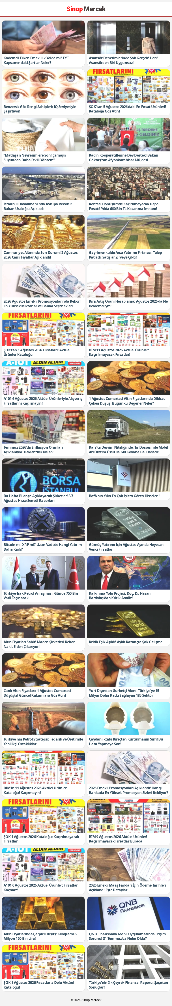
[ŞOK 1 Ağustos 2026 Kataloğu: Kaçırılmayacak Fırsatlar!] (43, 816)
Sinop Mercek (91, 1000)
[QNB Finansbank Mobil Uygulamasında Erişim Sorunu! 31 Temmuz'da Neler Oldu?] (128, 913)
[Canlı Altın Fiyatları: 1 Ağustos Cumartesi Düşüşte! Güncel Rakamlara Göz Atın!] (43, 670)
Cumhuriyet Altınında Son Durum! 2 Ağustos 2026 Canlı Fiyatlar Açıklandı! (40, 255)
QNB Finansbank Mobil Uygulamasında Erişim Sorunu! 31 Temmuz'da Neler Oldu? (127, 936)
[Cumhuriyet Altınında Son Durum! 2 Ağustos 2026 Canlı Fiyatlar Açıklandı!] (43, 232)
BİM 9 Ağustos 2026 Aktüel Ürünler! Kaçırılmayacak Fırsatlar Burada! (118, 839)
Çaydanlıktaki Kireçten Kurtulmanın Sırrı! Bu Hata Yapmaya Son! (126, 741)
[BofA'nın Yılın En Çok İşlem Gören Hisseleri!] (128, 475)
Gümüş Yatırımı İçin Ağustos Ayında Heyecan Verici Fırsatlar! (126, 547)
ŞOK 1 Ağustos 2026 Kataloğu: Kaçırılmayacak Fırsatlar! (41, 839)
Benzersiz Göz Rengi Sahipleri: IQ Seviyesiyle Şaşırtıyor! (40, 109)
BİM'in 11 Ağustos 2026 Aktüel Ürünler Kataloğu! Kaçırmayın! (35, 790)
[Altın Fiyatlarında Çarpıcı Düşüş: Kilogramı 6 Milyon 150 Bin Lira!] (43, 913)
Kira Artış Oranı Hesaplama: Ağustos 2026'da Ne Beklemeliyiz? (128, 303)
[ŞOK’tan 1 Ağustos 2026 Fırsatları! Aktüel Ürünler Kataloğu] (43, 329)
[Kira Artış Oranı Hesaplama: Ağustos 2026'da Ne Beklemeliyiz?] (128, 280)
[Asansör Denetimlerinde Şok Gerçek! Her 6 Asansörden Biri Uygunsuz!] (128, 37)
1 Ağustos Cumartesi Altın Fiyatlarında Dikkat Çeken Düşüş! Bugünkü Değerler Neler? (127, 401)
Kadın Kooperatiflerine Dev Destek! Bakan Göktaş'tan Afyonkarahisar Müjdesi (123, 157)
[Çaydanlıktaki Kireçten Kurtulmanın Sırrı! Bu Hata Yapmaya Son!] (128, 718)
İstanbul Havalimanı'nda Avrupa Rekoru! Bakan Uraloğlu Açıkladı (38, 206)
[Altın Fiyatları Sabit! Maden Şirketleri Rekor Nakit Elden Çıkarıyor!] (43, 621)
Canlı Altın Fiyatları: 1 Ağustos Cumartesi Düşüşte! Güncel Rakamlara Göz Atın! (37, 693)
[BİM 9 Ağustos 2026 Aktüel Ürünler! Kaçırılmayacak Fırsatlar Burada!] (128, 816)
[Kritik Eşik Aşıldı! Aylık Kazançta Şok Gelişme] (128, 621)
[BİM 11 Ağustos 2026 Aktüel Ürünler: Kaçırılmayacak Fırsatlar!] (128, 329)
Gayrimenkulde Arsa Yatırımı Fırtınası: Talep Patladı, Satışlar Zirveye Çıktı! (125, 255)
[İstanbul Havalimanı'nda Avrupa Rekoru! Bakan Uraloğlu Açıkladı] (43, 183)
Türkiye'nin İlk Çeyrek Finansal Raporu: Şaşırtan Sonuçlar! (128, 985)
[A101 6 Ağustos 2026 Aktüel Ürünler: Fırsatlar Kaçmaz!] (43, 864)
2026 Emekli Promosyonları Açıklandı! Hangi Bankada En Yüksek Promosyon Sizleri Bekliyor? (128, 790)
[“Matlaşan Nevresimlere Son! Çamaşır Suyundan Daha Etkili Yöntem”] (43, 134)
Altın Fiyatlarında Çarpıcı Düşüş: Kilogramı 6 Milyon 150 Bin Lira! (40, 936)
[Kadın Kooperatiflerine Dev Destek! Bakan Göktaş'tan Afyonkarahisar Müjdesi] (128, 134)
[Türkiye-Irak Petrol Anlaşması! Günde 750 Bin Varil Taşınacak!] (43, 573)
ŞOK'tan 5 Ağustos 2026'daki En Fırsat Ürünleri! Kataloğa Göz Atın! (127, 109)
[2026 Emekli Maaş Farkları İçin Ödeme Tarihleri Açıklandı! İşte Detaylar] (128, 864)
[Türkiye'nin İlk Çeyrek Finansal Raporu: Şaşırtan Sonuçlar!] (128, 962)
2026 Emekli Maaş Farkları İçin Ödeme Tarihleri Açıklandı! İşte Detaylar (127, 887)
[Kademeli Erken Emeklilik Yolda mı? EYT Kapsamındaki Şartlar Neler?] (43, 37)
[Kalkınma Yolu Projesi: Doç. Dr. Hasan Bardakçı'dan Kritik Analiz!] (128, 573)
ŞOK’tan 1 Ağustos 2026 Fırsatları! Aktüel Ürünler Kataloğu (37, 352)
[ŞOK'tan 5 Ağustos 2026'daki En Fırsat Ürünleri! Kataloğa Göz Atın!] (128, 86)
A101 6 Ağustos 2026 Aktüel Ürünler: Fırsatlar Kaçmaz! (40, 887)
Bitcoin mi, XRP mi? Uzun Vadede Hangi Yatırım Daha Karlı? (43, 547)
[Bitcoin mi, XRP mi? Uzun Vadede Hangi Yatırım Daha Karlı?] (43, 524)
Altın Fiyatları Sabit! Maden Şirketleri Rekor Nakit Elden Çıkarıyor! (39, 644)
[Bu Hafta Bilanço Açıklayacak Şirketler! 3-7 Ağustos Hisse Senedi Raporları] (43, 475)
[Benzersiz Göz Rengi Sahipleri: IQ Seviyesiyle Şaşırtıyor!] (43, 86)
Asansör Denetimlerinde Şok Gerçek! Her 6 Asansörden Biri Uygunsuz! (123, 60)
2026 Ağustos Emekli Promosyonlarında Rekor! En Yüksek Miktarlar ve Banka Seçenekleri (42, 303)
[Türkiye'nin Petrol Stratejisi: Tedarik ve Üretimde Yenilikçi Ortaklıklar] (43, 718)
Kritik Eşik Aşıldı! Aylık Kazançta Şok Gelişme (125, 641)
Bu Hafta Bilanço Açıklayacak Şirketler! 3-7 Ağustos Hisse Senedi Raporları (38, 498)
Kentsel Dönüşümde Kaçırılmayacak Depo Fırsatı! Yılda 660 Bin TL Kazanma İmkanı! (124, 206)
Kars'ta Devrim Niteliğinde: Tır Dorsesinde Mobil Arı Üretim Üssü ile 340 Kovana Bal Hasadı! (128, 449)
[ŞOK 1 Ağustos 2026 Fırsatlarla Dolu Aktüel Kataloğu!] (43, 962)
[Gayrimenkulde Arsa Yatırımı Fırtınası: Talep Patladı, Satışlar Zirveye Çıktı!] (128, 232)
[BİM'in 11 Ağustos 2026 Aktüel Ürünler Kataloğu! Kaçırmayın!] (43, 767)
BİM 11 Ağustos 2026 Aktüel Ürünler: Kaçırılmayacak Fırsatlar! (119, 352)
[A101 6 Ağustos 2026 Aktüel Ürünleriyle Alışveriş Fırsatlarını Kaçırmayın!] (43, 378)
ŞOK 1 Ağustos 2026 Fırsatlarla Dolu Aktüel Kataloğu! (39, 985)
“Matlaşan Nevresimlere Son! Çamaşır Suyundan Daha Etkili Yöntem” (35, 157)
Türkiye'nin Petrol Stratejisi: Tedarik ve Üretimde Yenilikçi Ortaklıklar (43, 741)
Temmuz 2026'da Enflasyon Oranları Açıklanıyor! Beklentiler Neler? (33, 449)
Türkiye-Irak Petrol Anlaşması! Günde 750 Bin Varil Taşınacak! (41, 596)
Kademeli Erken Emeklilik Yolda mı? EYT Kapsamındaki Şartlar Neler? (36, 60)
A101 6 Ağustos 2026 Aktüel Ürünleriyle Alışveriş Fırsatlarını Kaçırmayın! (43, 401)
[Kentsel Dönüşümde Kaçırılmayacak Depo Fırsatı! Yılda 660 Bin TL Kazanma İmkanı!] (128, 183)
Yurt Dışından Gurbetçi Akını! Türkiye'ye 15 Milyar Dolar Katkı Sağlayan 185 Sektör (124, 693)
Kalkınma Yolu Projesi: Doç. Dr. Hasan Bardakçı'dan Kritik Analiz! (120, 596)
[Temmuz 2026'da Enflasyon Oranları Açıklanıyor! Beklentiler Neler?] (43, 427)
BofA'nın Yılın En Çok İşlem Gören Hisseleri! (124, 495)
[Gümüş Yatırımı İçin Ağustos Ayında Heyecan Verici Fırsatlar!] (128, 524)
